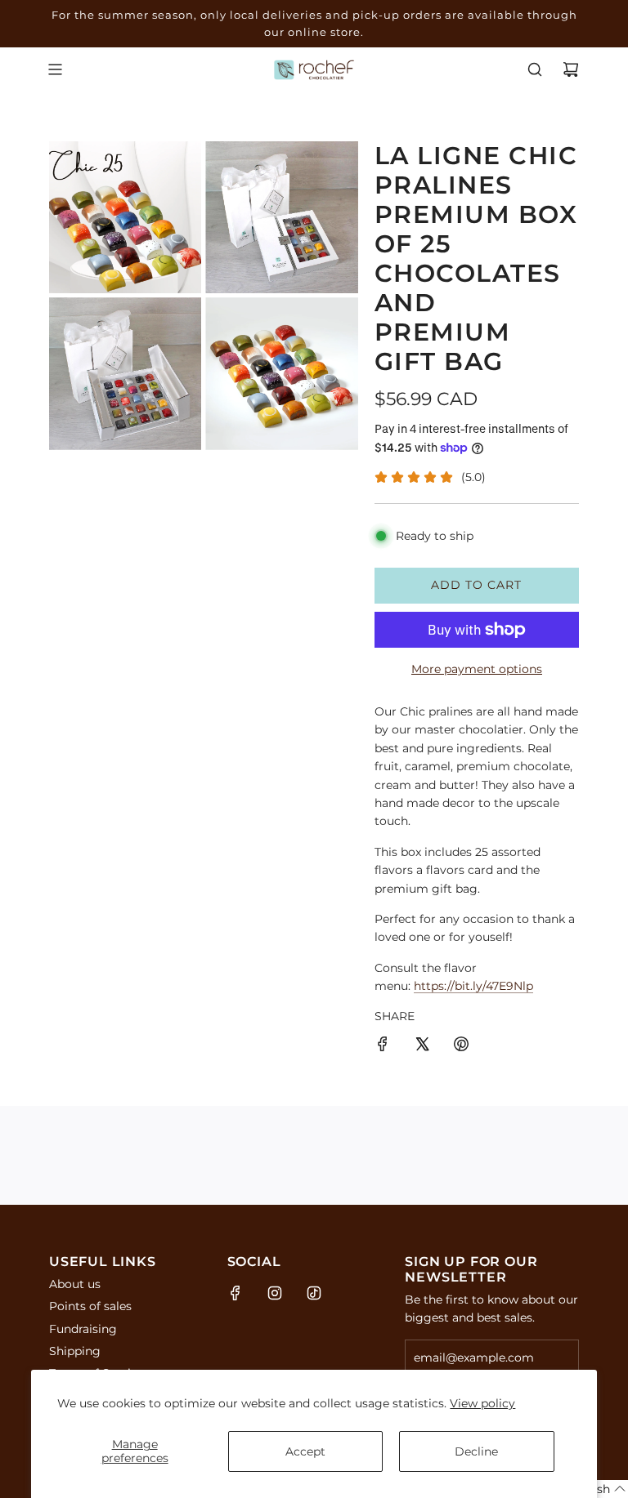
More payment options (476, 669)
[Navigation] (55, 69)
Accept (305, 1451)
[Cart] (571, 69)
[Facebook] (235, 1293)
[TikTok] (314, 1293)
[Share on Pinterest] (461, 1046)
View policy (482, 1403)
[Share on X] (422, 1046)
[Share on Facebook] (383, 1046)
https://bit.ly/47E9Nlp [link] (473, 986)
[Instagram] (275, 1293)
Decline (476, 1451)
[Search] (535, 69)
